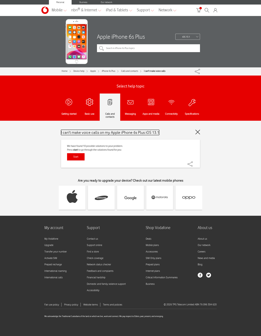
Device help (78, 71)
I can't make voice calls (154, 71)
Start (75, 156)
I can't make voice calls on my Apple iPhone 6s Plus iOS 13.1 (110, 132)
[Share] (194, 163)
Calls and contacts (129, 71)
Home (65, 71)
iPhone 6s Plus (108, 71)
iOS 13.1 (186, 37)
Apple (93, 71)
